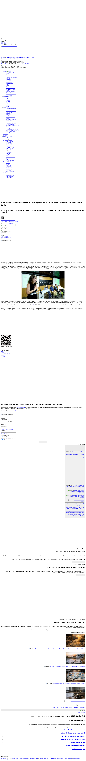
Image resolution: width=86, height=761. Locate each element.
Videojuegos (9, 169)
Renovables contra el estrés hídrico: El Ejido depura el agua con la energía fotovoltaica (75, 508)
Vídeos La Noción (4, 63)
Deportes (5, 135)
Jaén (7, 103)
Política (5, 151)
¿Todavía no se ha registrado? (7, 429)
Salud (7, 164)
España (5, 107)
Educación (8, 165)
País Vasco (8, 126)
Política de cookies (68, 758)
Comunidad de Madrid (11, 123)
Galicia (7, 121)
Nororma (8, 86)
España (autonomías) (10, 131)
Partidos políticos (10, 160)
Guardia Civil (9, 146)
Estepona (8, 78)
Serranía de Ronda (10, 90)
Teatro (2, 351)
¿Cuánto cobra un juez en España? (77, 701)
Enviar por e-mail (4, 236)
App (7, 58)
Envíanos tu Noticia (34, 758)
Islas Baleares (9, 112)
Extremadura (9, 120)
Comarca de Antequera (11, 75)
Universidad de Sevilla (5, 353)
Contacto (41, 758)
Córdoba (8, 100)
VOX (7, 154)
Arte (7, 137)
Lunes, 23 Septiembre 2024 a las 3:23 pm (9, 221)
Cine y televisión (10, 171)
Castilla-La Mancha (10, 117)
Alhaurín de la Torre (10, 72)
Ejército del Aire (9, 148)
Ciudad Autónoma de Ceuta (12, 129)
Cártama (8, 74)
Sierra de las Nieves (10, 91)
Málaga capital (9, 83)
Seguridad (5, 140)
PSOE (7, 159)
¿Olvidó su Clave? (4, 433)
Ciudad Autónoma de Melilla (12, 130)
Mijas (7, 85)
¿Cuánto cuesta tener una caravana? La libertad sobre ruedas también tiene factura (75, 491)
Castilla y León (9, 115)
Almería (8, 97)
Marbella (8, 84)
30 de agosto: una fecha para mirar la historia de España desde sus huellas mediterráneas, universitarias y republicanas (75, 453)
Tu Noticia (27, 63)
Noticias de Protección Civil (75, 745)
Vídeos (23, 63)
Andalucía (5, 96)
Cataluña (8, 118)
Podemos (8, 153)
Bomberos (8, 142)
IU (7, 155)
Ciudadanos (8, 152)
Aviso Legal (46, 758)
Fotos (20, 63)
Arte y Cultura (6, 136)
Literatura (3, 356)
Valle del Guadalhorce (11, 94)
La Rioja (8, 128)
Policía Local (9, 143)
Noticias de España (78, 749)
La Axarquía (9, 82)
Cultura (8, 138)
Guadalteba (8, 80)
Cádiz (7, 98)
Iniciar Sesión (3, 43)
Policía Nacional (9, 144)
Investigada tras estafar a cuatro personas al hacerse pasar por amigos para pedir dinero (75, 511)
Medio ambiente (9, 167)
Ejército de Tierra (10, 149)
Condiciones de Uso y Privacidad (56, 758)
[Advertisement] (41, 10)
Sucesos (8, 163)
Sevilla (7, 106)
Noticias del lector (10, 175)
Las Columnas (9, 176)
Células (2, 355)
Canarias (8, 113)
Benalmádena (9, 73)
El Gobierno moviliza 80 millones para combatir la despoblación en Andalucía (76, 515)
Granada (8, 101)
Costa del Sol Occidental (11, 77)
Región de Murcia (10, 124)
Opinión (5, 172)
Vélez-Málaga (9, 95)
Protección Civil (9, 141)
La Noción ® (3, 758)
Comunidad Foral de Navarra (12, 125)
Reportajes (8, 174)
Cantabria (8, 114)
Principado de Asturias (11, 111)
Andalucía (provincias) (11, 108)
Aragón (8, 109)
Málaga (5, 71)
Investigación (9, 166)
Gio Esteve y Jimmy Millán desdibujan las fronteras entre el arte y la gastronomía (75, 504)
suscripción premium (20, 407)
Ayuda (13, 758)
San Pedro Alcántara (13, 63)
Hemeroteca (33, 63)
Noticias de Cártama (78, 742)
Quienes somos (26, 758)
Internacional (8, 132)
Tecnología (8, 170)
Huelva (8, 102)
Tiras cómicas (9, 177)
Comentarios (10, 223)
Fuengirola (8, 79)
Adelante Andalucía (10, 157)
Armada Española (10, 147)
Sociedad (5, 161)
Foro (5, 58)
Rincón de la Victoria (10, 88)
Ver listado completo (81, 457)
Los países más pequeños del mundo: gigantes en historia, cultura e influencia (76, 496)
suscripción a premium (16, 410)
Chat (2, 58)
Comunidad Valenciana (11, 119)
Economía (5, 134)
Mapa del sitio (19, 758)
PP (7, 158)
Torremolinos (9, 92)
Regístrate (3, 42)
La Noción (3, 57)
